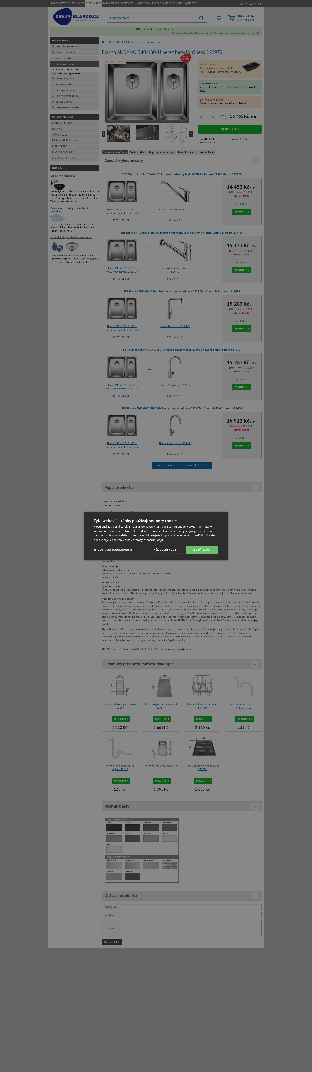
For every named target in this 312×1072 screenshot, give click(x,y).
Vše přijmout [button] (201, 549)
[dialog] (156, 536)
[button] (113, 550)
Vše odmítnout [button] (165, 549)
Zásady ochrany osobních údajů (143, 540)
